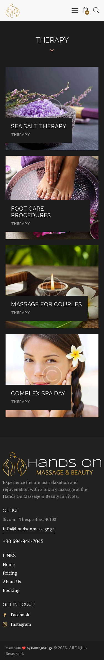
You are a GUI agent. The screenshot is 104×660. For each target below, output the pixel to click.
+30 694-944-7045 (23, 541)
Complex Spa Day (38, 393)
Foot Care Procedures (31, 212)
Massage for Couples (46, 304)
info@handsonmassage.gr (28, 528)
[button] (75, 10)
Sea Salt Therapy (39, 126)
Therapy (20, 134)
